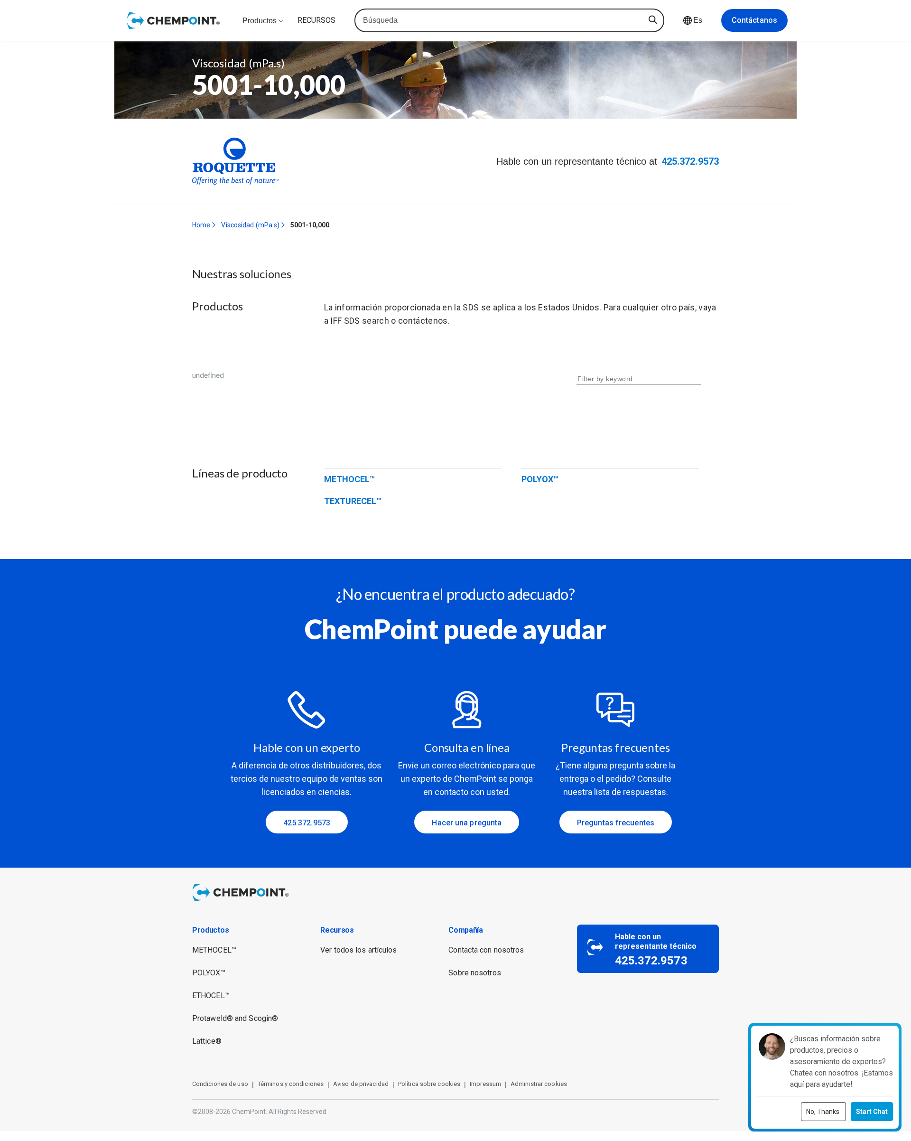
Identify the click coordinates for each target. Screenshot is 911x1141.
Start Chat (872, 1111)
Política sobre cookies (429, 1083)
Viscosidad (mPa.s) (250, 225)
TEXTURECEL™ (353, 501)
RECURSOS (316, 20)
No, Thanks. (823, 1111)
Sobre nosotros (474, 972)
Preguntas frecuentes (615, 822)
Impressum (485, 1083)
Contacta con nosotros (486, 949)
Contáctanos (754, 20)
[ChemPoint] (242, 902)
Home (201, 225)
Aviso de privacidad (361, 1083)
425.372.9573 (690, 161)
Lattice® (207, 1041)
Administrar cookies (539, 1083)
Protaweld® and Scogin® (235, 1018)
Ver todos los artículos (358, 949)
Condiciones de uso (220, 1083)
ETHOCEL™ (211, 995)
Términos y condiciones (291, 1083)
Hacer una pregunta (467, 822)
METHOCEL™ (349, 479)
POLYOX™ (540, 479)
